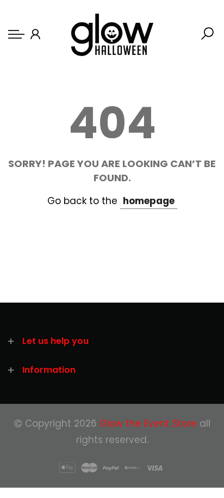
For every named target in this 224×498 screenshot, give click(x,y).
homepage (149, 200)
